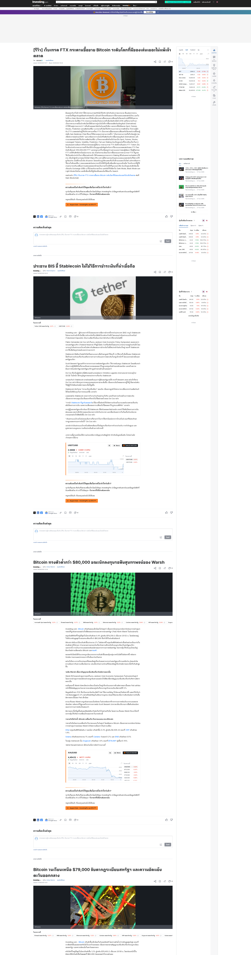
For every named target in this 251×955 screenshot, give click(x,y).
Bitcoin (81, 601)
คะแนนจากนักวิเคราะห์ (139, 8)
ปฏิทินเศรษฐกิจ (105, 5)
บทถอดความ (153, 8)
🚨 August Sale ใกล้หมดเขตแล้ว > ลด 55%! (178, 2)
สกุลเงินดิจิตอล (70, 8)
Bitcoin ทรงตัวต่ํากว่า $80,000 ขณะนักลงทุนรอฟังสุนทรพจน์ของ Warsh (195, 158)
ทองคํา (94, 622)
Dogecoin (87, 712)
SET (180, 43)
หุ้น (198, 21)
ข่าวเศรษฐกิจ (89, 8)
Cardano (96, 708)
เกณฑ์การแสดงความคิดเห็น (40, 218)
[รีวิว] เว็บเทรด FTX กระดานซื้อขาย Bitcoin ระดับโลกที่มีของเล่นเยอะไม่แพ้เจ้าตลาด (104, 147)
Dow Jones (182, 49)
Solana (68, 708)
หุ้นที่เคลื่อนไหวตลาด (185, 192)
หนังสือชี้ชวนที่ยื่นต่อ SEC (165, 8)
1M (76, 427)
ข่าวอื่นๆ (193, 183)
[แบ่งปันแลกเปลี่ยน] (155, 33)
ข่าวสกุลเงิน (62, 8)
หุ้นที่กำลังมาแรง (184, 263)
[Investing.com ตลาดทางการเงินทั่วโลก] (40, 2)
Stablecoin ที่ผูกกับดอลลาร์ (81, 374)
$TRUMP (112, 712)
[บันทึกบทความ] (160, 33)
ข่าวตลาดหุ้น (98, 8)
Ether (67, 702)
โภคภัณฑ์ (192, 21)
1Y (83, 427)
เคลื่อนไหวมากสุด (183, 197)
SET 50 (181, 46)
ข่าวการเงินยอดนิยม (47, 8)
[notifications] (213, 2)
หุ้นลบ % (201, 197)
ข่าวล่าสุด (36, 9)
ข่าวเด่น (55, 8)
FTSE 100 (181, 59)
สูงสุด (90, 427)
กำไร (147, 8)
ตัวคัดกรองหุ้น (116, 5)
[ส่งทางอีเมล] (70, 188)
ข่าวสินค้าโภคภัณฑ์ (80, 8)
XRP (127, 702)
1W (72, 427)
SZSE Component (184, 55)
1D (69, 427)
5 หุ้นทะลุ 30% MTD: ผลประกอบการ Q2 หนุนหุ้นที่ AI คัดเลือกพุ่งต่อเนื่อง (195, 149)
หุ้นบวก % (193, 197)
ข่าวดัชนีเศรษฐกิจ (106, 8)
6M (79, 427)
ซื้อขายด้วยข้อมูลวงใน (126, 8)
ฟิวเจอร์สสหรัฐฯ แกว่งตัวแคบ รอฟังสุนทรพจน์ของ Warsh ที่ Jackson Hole (195, 176)
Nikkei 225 (182, 62)
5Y (86, 427)
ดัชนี (187, 21)
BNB (117, 708)
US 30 (180, 52)
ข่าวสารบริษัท (116, 8)
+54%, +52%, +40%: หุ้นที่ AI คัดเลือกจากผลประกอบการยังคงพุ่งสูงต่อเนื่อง (196, 140)
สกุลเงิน (181, 21)
